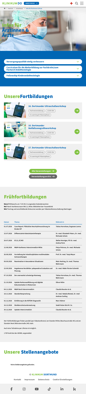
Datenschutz (43, 379)
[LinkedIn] (62, 389)
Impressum (29, 379)
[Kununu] (74, 389)
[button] (77, 110)
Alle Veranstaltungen (41, 171)
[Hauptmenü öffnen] (81, 3)
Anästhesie (30, 3)
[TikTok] (49, 389)
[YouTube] (37, 389)
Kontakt (17, 379)
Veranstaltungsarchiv (41, 176)
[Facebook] (11, 389)
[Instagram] (24, 389)
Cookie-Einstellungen (62, 379)
